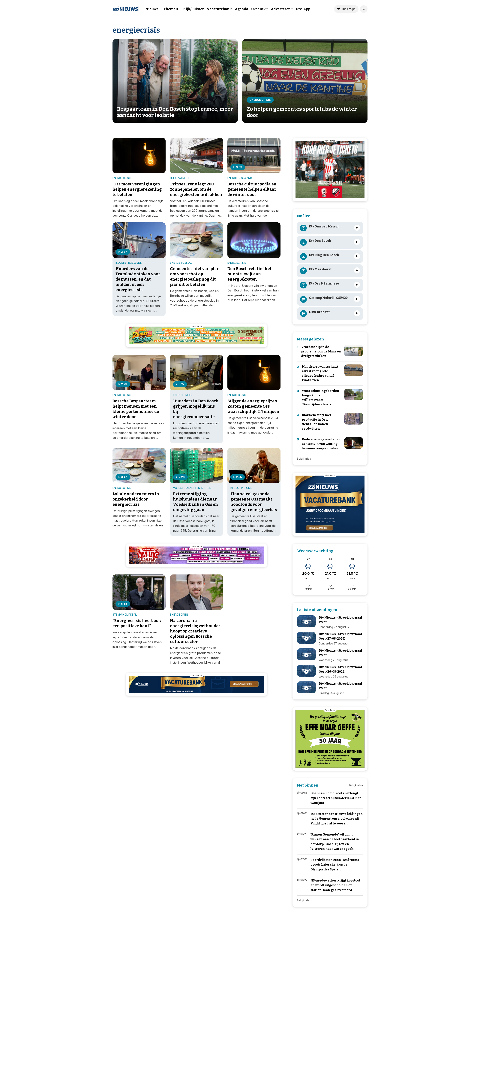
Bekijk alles (304, 458)
